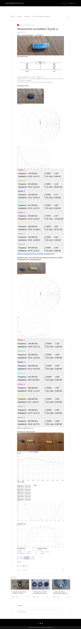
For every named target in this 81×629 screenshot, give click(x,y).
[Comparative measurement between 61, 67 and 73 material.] (20, 584)
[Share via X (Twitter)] (20, 566)
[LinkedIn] (42, 623)
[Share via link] (27, 566)
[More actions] (63, 25)
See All (69, 577)
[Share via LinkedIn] (23, 566)
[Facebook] (38, 623)
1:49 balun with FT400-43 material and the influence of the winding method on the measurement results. (60, 592)
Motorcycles (27, 16)
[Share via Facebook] (17, 566)
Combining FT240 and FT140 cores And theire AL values (40, 592)
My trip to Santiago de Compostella (41, 16)
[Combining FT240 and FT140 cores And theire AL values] (40, 584)
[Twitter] (40, 623)
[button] (68, 16)
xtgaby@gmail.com (72, 3)
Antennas (19, 16)
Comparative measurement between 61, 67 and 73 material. (19, 592)
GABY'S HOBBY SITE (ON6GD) (14, 3)
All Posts (13, 16)
